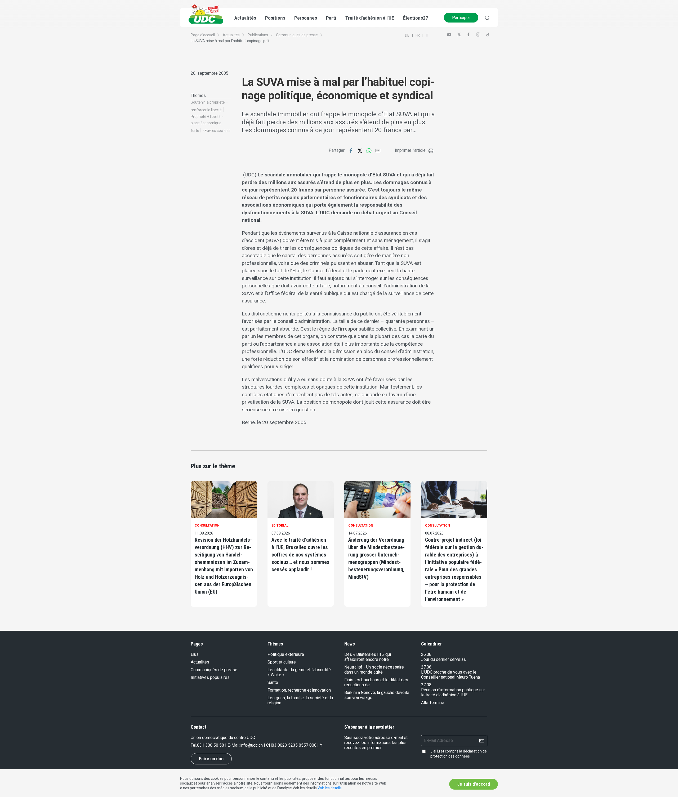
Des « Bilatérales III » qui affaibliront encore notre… (367, 657)
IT (427, 35)
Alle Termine (432, 702)
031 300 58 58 (210, 745)
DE (407, 35)
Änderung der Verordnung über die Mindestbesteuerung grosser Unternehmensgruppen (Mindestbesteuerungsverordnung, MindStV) (376, 558)
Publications (258, 35)
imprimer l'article (410, 150)
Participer (461, 17)
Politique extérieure (285, 654)
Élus (195, 654)
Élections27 (415, 18)
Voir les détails (330, 788)
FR (418, 35)
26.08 (426, 654)
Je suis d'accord (473, 784)
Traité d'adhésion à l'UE (369, 18)
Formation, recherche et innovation (299, 690)
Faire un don (211, 758)
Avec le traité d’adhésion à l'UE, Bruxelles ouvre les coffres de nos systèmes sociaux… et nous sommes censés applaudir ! (300, 555)
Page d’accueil (203, 35)
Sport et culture (281, 662)
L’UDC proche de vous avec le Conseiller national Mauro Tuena (450, 675)
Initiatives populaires (210, 677)
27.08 (426, 667)
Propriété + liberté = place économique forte (207, 123)
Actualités (231, 35)
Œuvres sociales (216, 130)
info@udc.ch (251, 745)
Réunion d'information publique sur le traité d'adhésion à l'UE (453, 692)
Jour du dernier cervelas (443, 659)
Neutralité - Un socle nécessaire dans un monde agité (374, 670)
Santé (272, 682)
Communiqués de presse (297, 35)
